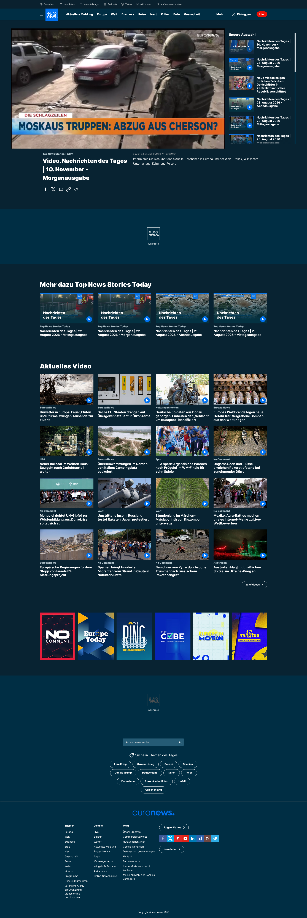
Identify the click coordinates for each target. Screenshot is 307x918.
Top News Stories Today (55, 326)
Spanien (188, 764)
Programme (71, 875)
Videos (68, 871)
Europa (102, 14)
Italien (171, 772)
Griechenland (153, 789)
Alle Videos (253, 584)
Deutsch (48, 4)
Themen (69, 825)
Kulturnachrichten (167, 407)
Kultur (165, 14)
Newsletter (170, 849)
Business (128, 14)
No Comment (222, 459)
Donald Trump (123, 772)
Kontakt (127, 856)
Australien (220, 562)
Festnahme (128, 781)
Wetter (97, 841)
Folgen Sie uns (102, 851)
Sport (159, 459)
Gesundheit (192, 14)
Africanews (100, 871)
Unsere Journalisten (76, 880)
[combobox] (176, 4)
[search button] (158, 4)
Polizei (169, 764)
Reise (142, 14)
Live (261, 14)
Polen (189, 772)
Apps (97, 856)
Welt (114, 14)
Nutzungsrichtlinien (134, 841)
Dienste (98, 825)
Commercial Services (135, 836)
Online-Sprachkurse (105, 875)
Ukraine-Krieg (145, 764)
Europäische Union (156, 781)
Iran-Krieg (120, 764)
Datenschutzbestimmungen (139, 851)
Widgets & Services (105, 866)
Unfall (182, 781)
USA (42, 459)
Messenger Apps (103, 861)
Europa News (48, 407)
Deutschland (150, 772)
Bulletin (98, 836)
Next (153, 14)
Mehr (126, 825)
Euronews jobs (131, 861)
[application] (118, 88)
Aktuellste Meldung (79, 14)
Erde (176, 14)
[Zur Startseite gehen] (51, 15)
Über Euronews (132, 831)
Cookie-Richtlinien (133, 846)
